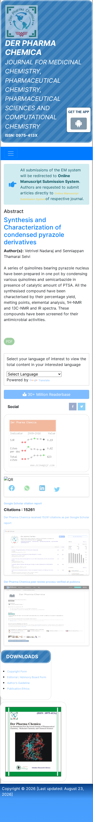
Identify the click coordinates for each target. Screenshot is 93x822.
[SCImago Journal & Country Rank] (33, 443)
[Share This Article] (11, 489)
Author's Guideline (18, 683)
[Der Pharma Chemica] (21, 21)
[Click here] (73, 406)
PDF (9, 341)
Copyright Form (17, 671)
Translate (44, 380)
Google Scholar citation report (23, 503)
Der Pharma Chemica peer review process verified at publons (42, 581)
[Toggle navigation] (10, 153)
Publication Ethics (18, 688)
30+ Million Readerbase (48, 394)
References (18, 329)
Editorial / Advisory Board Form (26, 677)
